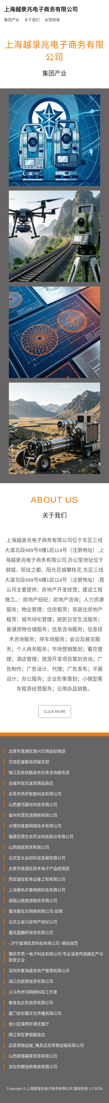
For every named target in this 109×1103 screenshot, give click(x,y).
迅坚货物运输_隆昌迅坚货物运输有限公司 (46, 1045)
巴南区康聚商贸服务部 (29, 762)
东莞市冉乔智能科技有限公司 (35, 794)
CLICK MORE (55, 712)
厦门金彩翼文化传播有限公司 (35, 1013)
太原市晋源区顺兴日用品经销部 (37, 751)
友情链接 (52, 20)
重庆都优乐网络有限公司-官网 (36, 911)
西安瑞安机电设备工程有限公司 (37, 879)
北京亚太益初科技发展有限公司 (37, 858)
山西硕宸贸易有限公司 (29, 847)
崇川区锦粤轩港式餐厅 (29, 1024)
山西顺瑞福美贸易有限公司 (33, 1056)
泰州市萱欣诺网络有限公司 (33, 815)
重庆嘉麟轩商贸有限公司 (31, 933)
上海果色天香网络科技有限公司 (37, 890)
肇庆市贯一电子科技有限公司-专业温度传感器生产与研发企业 (56, 957)
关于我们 (32, 20)
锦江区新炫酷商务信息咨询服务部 (39, 772)
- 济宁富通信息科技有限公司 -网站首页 (43, 943)
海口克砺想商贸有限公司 (31, 981)
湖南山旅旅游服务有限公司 (33, 901)
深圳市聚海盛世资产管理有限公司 (39, 971)
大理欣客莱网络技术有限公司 (35, 826)
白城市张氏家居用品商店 (31, 783)
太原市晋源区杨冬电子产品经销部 (39, 868)
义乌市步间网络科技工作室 (33, 992)
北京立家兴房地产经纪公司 (33, 922)
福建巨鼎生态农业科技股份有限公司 (41, 836)
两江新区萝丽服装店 (27, 1035)
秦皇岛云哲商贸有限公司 (31, 1003)
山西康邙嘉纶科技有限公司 (33, 804)
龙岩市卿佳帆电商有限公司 (33, 1067)
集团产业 (11, 20)
